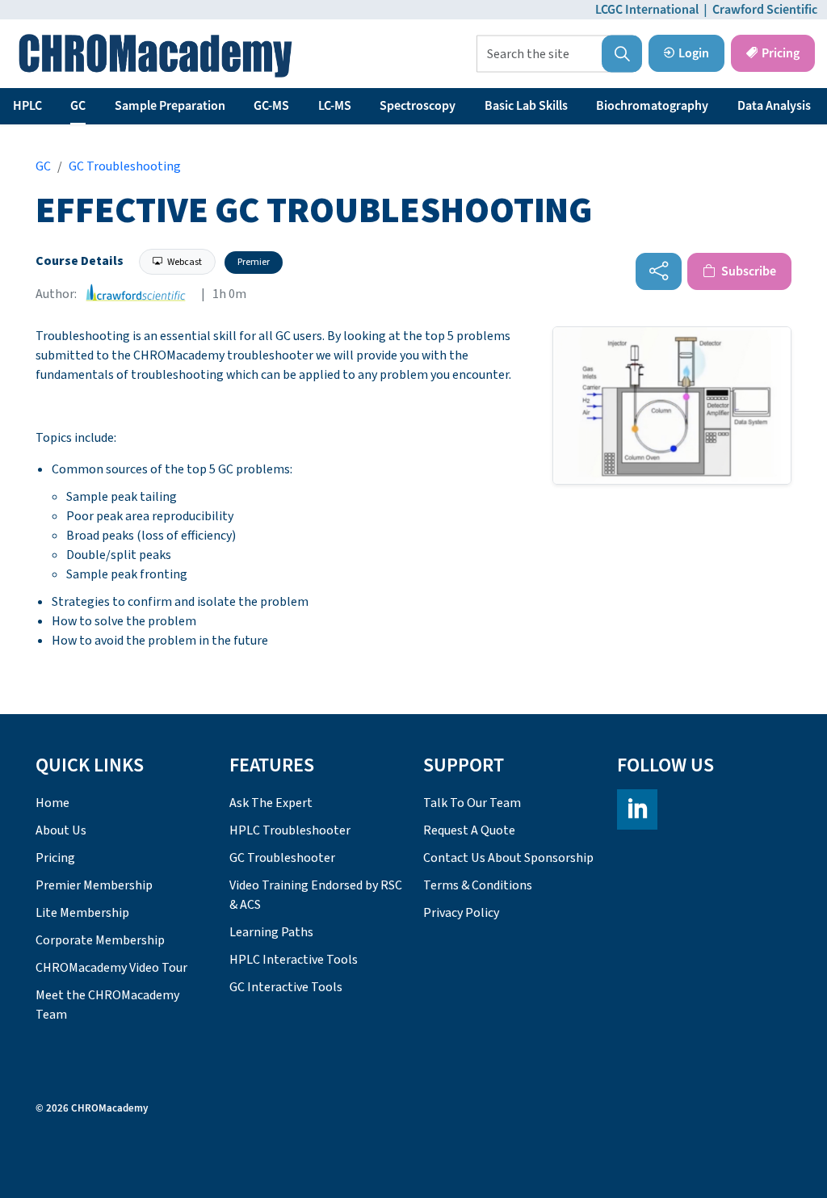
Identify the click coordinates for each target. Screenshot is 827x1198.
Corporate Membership (100, 940)
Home (52, 803)
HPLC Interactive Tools (293, 960)
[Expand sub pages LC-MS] (359, 106)
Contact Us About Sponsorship (508, 858)
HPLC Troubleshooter (290, 830)
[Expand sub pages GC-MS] (297, 106)
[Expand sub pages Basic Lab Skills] (576, 106)
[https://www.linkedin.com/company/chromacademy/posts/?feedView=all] (637, 809)
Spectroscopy (417, 106)
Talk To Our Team (472, 803)
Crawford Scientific (764, 10)
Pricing (781, 53)
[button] (622, 54)
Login (693, 53)
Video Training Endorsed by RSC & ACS (315, 895)
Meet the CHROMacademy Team (107, 1005)
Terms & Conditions (477, 885)
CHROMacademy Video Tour (111, 968)
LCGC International (647, 10)
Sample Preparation (170, 106)
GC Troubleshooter (282, 858)
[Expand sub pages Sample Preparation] (233, 106)
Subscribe (747, 271)
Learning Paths (271, 932)
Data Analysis (774, 106)
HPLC (27, 106)
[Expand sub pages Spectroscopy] (463, 106)
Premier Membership (94, 885)
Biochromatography (652, 106)
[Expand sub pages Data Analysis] (819, 106)
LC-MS (334, 106)
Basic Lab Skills (526, 106)
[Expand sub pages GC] (94, 106)
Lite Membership (82, 913)
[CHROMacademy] (155, 56)
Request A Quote (469, 830)
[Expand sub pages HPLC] (50, 106)
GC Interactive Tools (285, 987)
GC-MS (271, 106)
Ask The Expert (271, 803)
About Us (61, 830)
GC (78, 106)
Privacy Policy (461, 913)
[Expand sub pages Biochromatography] (716, 106)
